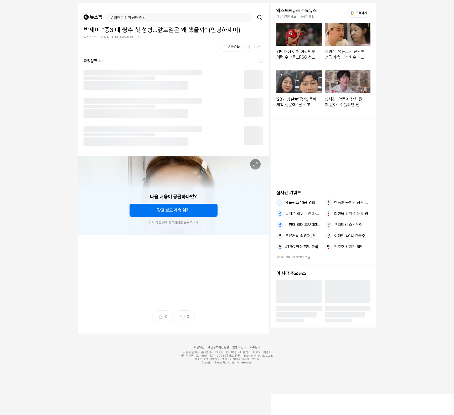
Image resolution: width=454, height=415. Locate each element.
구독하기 (359, 13)
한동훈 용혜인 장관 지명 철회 (352, 202)
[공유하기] (258, 47)
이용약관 (199, 347)
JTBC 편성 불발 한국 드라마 (303, 246)
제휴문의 (255, 347)
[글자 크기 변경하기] (248, 47)
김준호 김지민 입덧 (349, 246)
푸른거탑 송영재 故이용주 (303, 235)
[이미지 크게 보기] (255, 164)
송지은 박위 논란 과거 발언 (303, 213)
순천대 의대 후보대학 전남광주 (303, 224)
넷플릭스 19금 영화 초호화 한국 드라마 (303, 202)
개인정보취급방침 (218, 347)
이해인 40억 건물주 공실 (352, 235)
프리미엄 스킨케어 (348, 224)
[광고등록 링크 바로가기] (261, 61)
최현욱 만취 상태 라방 (351, 213)
